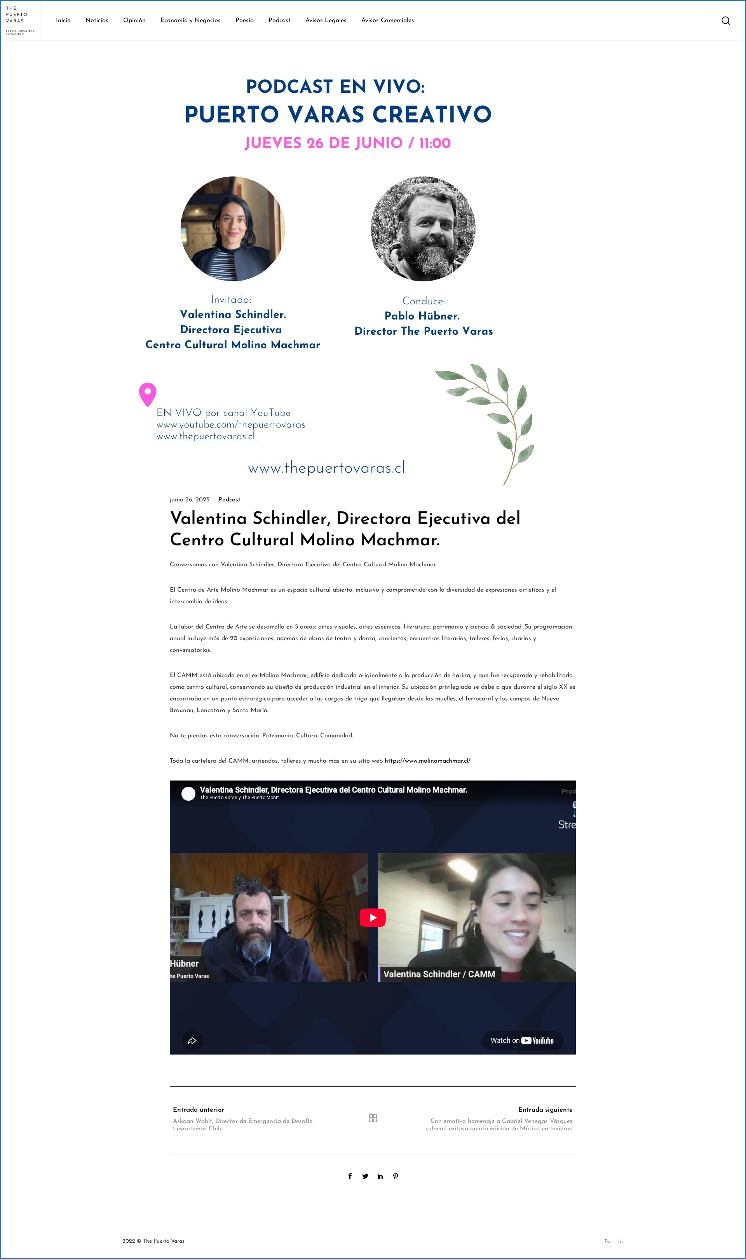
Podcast (229, 500)
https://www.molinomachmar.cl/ (428, 761)
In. (621, 1242)
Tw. (607, 1242)
